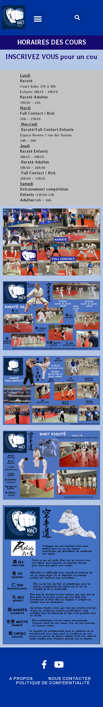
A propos (21, 678)
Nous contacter (69, 678)
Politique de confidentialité (53, 683)
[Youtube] (59, 664)
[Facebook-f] (44, 664)
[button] (37, 19)
